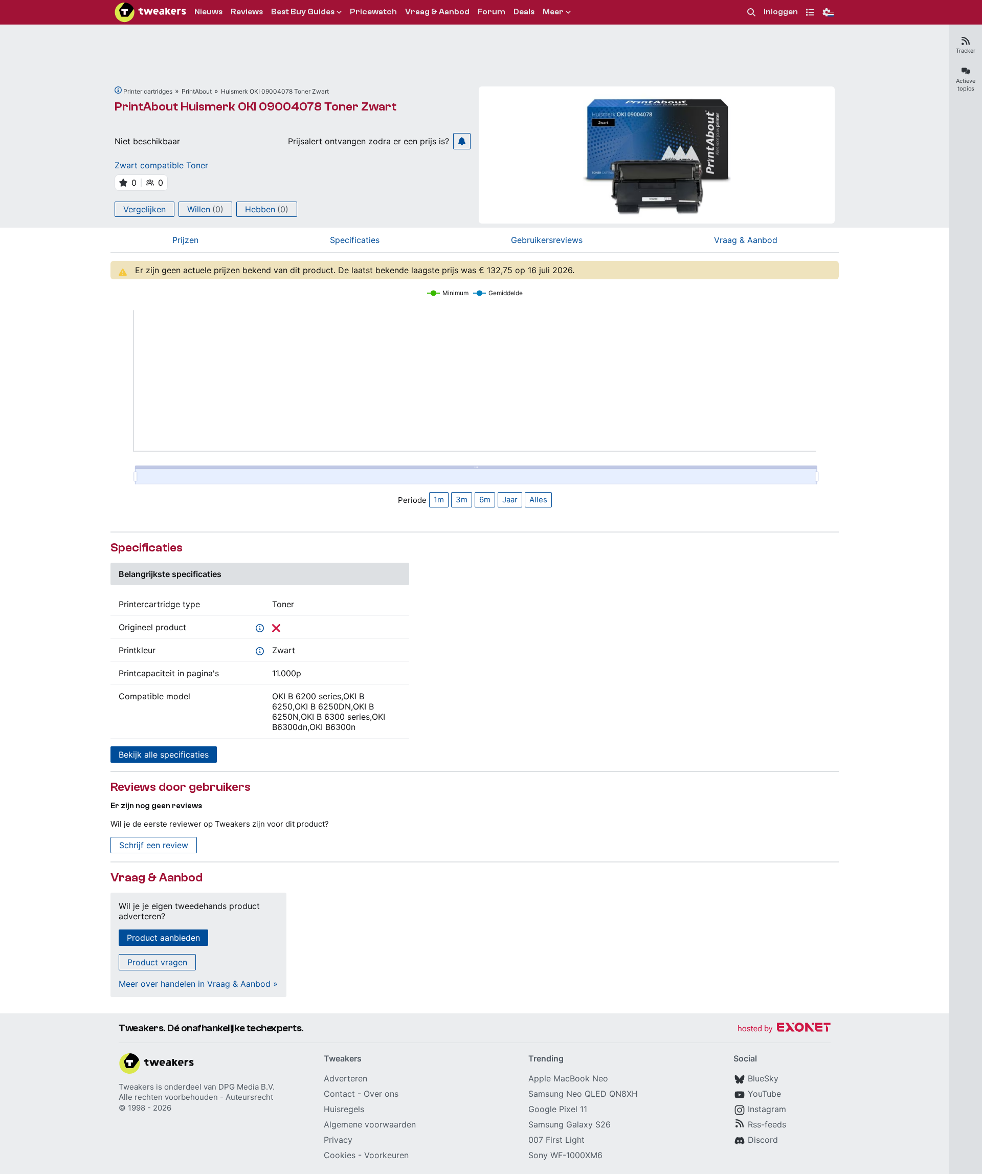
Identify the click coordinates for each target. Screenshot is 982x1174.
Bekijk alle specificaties (164, 754)
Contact (339, 1094)
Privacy (338, 1140)
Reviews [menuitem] (247, 11)
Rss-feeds (767, 1124)
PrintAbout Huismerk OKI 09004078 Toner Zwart (255, 107)
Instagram (767, 1109)
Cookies (339, 1155)
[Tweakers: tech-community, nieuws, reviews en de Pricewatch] (150, 12)
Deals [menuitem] (524, 11)
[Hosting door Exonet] (784, 1029)
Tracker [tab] (965, 50)
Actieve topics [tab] (965, 84)
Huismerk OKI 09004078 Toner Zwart (275, 91)
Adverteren (345, 1078)
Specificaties (355, 240)
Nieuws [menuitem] (208, 11)
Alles (538, 499)
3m (461, 499)
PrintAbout (197, 91)
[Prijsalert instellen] (462, 141)
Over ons (381, 1094)
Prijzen (185, 240)
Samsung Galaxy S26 (569, 1124)
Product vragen (157, 962)
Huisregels (344, 1109)
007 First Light (556, 1140)
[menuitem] (751, 13)
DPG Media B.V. (246, 1087)
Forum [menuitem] (491, 11)
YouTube (764, 1094)
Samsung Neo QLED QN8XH (583, 1094)
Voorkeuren (386, 1155)
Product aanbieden (163, 938)
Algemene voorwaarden (370, 1124)
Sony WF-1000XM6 (565, 1155)
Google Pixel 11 (557, 1109)
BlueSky (763, 1078)
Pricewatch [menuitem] (373, 11)
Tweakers (136, 1087)
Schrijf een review (153, 845)
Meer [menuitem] (553, 11)
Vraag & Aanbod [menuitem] (437, 11)
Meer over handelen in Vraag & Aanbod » (198, 984)
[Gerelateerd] (118, 90)
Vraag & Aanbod (745, 240)
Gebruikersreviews (547, 240)
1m (439, 499)
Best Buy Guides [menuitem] (302, 11)
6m (484, 499)
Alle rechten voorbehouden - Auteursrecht (196, 1097)
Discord (763, 1140)
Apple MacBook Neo (568, 1078)
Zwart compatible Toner (161, 165)
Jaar (510, 499)
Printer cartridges (147, 91)
